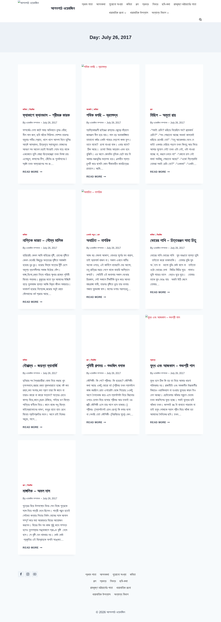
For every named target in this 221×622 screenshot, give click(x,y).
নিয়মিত (32, 109)
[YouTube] (35, 574)
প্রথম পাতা (87, 4)
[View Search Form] (200, 19)
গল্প (137, 4)
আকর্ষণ (89, 109)
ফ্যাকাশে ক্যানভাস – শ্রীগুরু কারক (46, 115)
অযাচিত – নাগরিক (98, 240)
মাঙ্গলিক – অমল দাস (36, 491)
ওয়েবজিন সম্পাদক (33, 122)
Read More (32, 172)
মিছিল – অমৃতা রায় (163, 115)
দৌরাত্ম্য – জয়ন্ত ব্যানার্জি (40, 365)
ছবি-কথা (166, 4)
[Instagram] (28, 574)
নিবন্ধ (155, 4)
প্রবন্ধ (145, 4)
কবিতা (129, 4)
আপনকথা (100, 4)
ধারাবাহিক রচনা (123, 587)
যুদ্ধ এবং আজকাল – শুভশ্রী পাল (172, 365)
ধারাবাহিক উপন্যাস (139, 12)
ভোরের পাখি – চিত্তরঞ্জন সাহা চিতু (173, 240)
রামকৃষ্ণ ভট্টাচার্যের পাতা (185, 4)
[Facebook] (21, 574)
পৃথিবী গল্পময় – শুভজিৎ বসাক (105, 365)
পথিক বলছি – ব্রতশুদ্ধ (102, 115)
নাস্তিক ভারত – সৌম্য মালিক (43, 240)
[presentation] (47, 83)
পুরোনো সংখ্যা (116, 4)
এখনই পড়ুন (90, 234)
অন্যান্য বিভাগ (121, 594)
